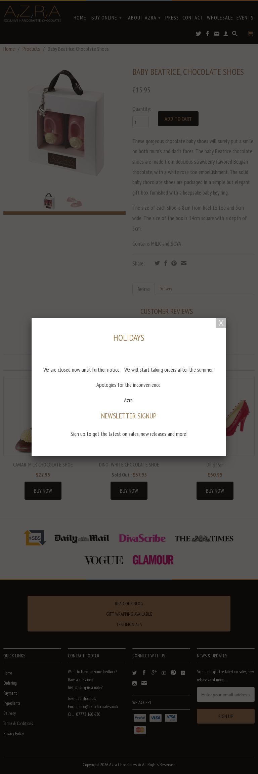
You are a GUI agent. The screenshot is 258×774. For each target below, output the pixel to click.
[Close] (221, 323)
